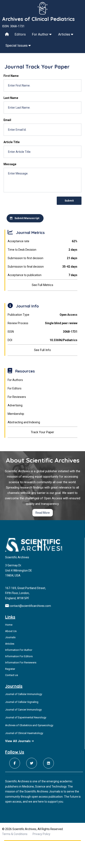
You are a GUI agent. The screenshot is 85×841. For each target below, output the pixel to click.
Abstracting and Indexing (24, 422)
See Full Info (42, 350)
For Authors (15, 380)
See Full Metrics (42, 285)
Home (8, 624)
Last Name (11, 97)
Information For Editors (19, 656)
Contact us (11, 675)
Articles (64, 34)
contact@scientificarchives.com (30, 605)
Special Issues (16, 45)
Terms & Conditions (14, 834)
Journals (10, 637)
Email (7, 120)
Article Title (12, 142)
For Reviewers (17, 397)
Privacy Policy (41, 834)
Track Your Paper (42, 432)
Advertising (15, 405)
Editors (20, 34)
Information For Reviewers (20, 662)
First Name (11, 75)
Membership (16, 413)
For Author (40, 34)
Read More (42, 512)
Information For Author (18, 649)
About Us (11, 631)
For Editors (14, 388)
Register (10, 668)
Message (10, 164)
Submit (69, 200)
